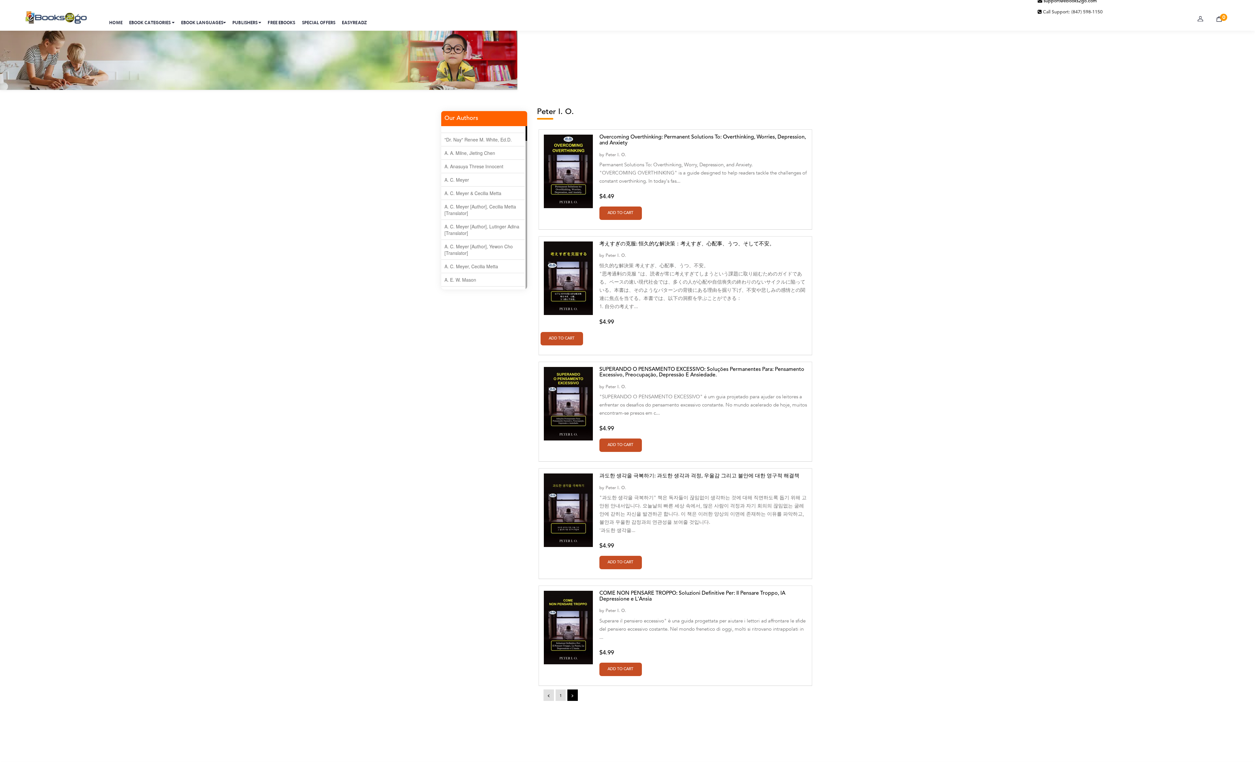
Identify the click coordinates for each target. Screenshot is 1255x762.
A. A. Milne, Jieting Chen (469, 153)
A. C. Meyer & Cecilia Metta (472, 193)
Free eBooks (281, 22)
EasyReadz (354, 22)
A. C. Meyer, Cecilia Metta (471, 266)
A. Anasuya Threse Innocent (473, 166)
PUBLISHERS (245, 22)
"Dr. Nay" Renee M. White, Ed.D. (478, 139)
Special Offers (318, 22)
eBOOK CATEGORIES (150, 22)
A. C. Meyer (456, 179)
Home (115, 22)
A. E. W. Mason (460, 279)
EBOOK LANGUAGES (202, 22)
